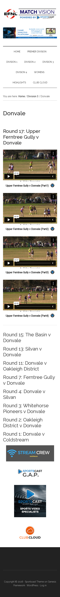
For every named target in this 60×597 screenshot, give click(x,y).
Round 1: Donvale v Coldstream (23, 437)
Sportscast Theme (34, 581)
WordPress (32, 585)
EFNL (30, 13)
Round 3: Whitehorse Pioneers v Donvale (26, 408)
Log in (43, 585)
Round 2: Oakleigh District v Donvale (23, 422)
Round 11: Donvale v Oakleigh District (25, 366)
